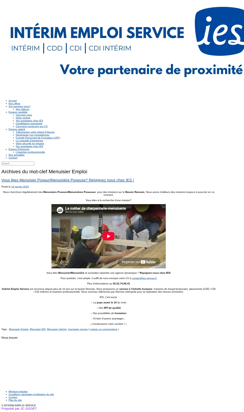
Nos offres (14, 103)
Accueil (13, 100)
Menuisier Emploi (18, 329)
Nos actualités (16, 154)
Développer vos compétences (32, 134)
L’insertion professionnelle (30, 152)
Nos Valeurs (22, 109)
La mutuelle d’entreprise (29, 140)
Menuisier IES (38, 329)
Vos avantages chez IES (29, 120)
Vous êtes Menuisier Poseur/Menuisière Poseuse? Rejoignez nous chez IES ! (67, 180)
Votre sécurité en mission (30, 143)
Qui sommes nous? (20, 106)
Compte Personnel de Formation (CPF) (38, 137)
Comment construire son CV (32, 126)
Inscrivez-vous (24, 114)
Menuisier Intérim (57, 329)
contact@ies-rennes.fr (144, 278)
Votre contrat (23, 117)
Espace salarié (17, 129)
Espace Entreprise (19, 149)
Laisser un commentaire (103, 329)
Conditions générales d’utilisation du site (31, 394)
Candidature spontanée (29, 123)
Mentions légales (18, 391)
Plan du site (15, 400)
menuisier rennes (78, 329)
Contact (13, 157)
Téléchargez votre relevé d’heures (35, 132)
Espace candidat (18, 112)
